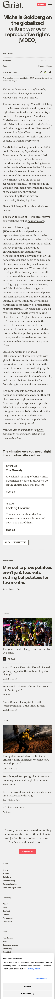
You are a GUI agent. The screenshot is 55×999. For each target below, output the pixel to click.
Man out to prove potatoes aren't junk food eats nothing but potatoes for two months (27, 575)
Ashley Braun (8, 589)
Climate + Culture (45, 66)
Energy (6, 870)
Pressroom (7, 922)
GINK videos (10, 93)
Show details (41, 978)
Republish (7, 952)
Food (19, 589)
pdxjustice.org (36, 220)
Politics (6, 873)
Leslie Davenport (10, 679)
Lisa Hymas (8, 53)
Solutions (7, 877)
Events (5, 941)
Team (5, 907)
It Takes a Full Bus (14, 807)
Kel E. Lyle (7, 812)
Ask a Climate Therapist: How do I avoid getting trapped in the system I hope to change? (26, 671)
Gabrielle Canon (10, 769)
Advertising (7, 948)
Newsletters (8, 938)
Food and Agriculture (12, 888)
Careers (6, 914)
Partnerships (8, 918)
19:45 (26, 227)
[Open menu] (50, 4)
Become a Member (11, 945)
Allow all (27, 986)
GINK (40, 429)
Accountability (9, 880)
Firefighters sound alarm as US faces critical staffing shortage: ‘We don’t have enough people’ (26, 760)
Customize (26, 994)
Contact (6, 911)
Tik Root (11, 659)
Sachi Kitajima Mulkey (12, 800)
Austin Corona (9, 784)
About (5, 904)
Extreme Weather (10, 884)
